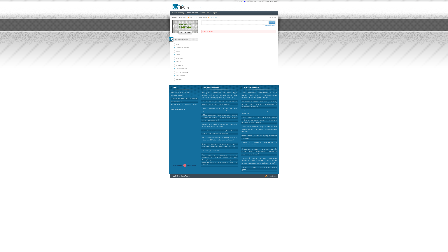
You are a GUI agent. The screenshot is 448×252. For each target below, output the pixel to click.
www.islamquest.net (197, 8)
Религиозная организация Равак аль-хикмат (184, 107)
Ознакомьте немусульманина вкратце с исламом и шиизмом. (259, 137)
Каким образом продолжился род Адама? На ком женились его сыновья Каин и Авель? (219, 132)
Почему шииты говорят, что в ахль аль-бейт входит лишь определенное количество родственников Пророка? (259, 151)
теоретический (203, 17)
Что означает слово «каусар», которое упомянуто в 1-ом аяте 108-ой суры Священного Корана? (219, 139)
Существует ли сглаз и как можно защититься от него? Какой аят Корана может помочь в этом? (219, 145)
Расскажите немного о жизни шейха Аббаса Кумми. (259, 168)
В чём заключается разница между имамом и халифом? (259, 112)
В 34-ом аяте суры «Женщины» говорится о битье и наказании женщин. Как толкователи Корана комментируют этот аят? (219, 117)
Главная (174, 17)
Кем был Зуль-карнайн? (210, 151)
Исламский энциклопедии (180, 94)
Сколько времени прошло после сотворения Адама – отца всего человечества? (219, 110)
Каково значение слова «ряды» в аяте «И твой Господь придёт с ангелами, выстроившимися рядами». (259, 129)
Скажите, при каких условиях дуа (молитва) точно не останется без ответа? (219, 125)
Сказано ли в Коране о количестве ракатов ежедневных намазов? (259, 144)
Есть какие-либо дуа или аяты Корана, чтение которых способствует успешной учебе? (219, 103)
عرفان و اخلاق (193, 17)
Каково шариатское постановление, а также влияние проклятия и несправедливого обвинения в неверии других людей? (259, 95)
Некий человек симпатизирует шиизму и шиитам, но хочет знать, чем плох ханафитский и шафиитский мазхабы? (259, 104)
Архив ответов (183, 17)
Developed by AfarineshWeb (184, 166)
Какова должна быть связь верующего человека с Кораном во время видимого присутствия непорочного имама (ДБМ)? (259, 120)
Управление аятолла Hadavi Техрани (184, 100)
